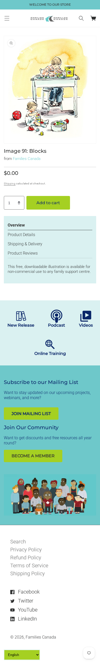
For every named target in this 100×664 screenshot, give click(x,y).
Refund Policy (25, 557)
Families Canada (27, 158)
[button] (7, 18)
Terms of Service (29, 565)
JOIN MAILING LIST (31, 413)
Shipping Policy (27, 573)
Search (18, 542)
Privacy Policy (26, 549)
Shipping (10, 183)
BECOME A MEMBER (33, 455)
